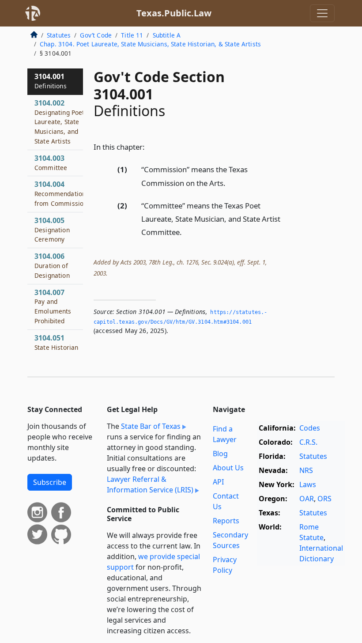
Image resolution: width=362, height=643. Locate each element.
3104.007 (53, 306)
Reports (226, 521)
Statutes (59, 35)
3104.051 (56, 342)
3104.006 (52, 265)
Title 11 (132, 35)
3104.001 (50, 81)
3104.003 (50, 162)
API (218, 482)
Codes (309, 428)
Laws (307, 484)
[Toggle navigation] (322, 13)
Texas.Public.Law (173, 13)
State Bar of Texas (151, 426)
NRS (306, 470)
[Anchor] (149, 146)
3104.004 (61, 193)
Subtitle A (167, 35)
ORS (324, 498)
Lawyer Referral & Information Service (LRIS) (150, 484)
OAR (306, 498)
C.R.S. (308, 442)
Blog (220, 453)
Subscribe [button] (49, 482)
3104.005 (52, 230)
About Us (228, 468)
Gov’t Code (96, 35)
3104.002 (59, 121)
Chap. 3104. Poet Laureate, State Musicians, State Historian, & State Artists (150, 44)
